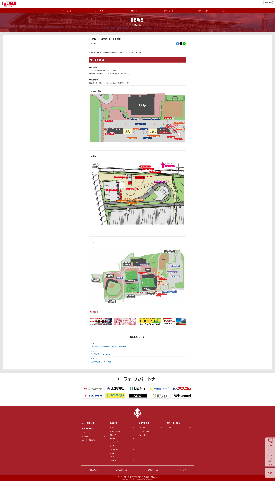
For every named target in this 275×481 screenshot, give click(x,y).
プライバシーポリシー (123, 470)
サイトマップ (181, 470)
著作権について (154, 470)
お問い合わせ (94, 470)
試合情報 (94, 311)
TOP (270, 473)
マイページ (268, 2)
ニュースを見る (65, 10)
